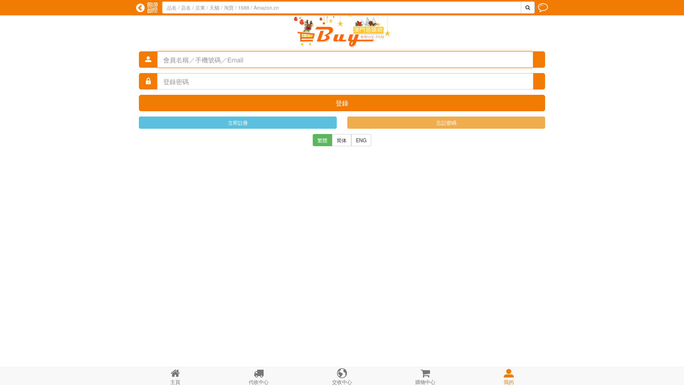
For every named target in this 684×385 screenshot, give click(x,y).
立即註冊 (238, 122)
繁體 (322, 140)
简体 (342, 140)
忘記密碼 (446, 122)
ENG (361, 140)
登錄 (342, 102)
